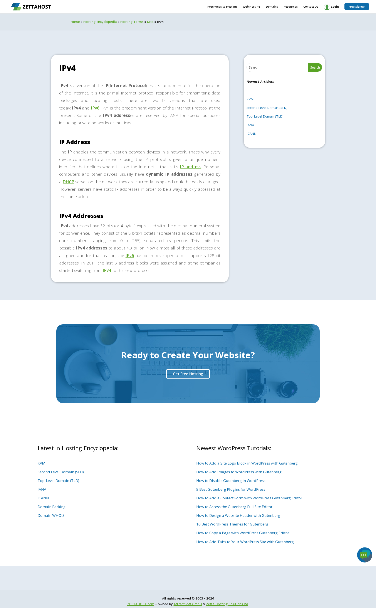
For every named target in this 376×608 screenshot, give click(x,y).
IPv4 (107, 270)
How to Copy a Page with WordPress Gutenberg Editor (242, 532)
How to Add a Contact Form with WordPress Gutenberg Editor (249, 497)
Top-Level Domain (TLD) (265, 116)
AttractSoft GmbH (188, 604)
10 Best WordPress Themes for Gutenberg (232, 524)
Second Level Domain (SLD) (267, 107)
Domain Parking (51, 506)
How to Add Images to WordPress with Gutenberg (239, 471)
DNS (150, 21)
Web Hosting (251, 6)
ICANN (251, 133)
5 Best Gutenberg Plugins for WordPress (230, 489)
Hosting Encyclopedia (100, 21)
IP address (190, 167)
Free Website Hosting (222, 6)
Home (75, 21)
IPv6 (95, 108)
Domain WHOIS (51, 515)
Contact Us (310, 6)
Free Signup (357, 6)
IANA (250, 125)
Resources (291, 6)
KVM (250, 99)
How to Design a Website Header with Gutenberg (238, 515)
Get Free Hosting (188, 373)
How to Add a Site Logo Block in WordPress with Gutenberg (247, 463)
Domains (272, 6)
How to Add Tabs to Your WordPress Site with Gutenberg (245, 541)
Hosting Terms (132, 21)
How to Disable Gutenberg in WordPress (230, 480)
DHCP (68, 182)
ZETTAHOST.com (140, 604)
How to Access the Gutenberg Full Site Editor (234, 506)
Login (334, 6)
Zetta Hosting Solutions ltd (227, 604)
